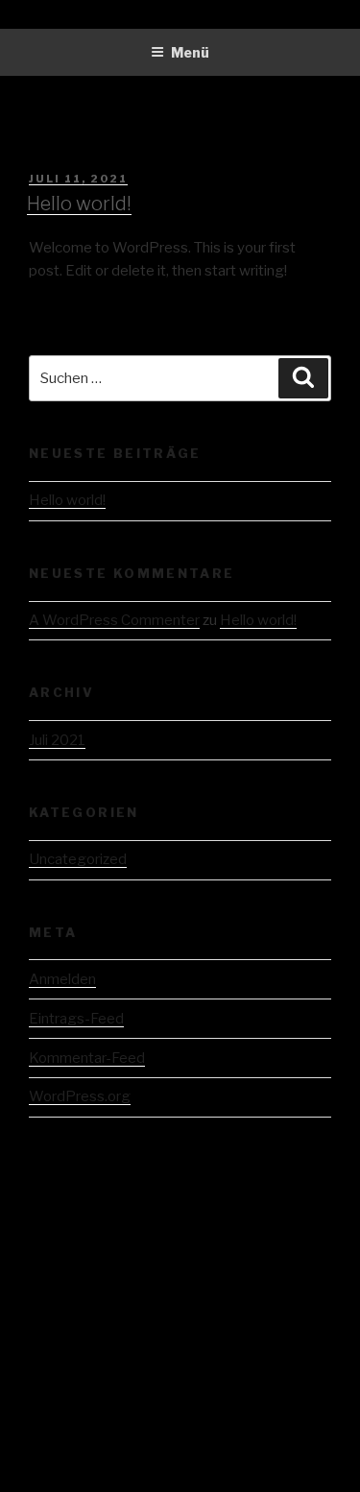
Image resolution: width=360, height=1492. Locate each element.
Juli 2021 (57, 740)
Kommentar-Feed (87, 1058)
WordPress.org (80, 1096)
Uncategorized (78, 859)
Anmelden (62, 979)
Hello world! (79, 203)
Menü (190, 52)
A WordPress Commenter (114, 620)
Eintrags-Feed (76, 1018)
